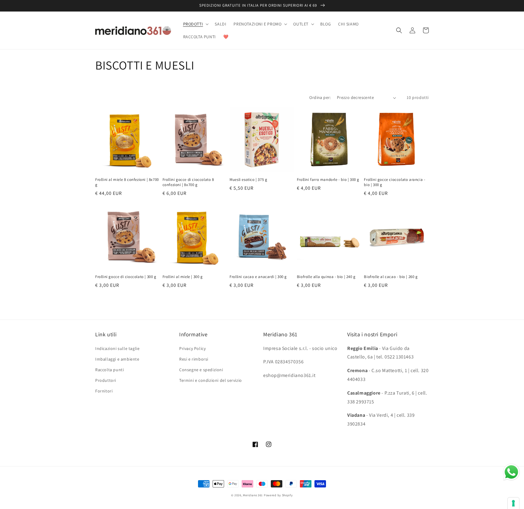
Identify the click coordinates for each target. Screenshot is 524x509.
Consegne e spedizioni (201, 369)
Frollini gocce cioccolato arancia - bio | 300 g (394, 182)
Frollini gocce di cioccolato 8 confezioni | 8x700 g (188, 182)
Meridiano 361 (253, 495)
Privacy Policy (192, 348)
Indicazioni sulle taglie (117, 348)
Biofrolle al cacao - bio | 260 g (391, 276)
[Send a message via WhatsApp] (511, 472)
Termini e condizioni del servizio (210, 380)
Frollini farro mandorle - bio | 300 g (328, 179)
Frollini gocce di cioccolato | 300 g (125, 276)
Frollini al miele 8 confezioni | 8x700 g (127, 182)
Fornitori (104, 391)
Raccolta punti (109, 369)
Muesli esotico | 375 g (248, 179)
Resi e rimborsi (193, 359)
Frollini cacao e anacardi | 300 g (258, 276)
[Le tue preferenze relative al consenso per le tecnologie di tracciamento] (513, 503)
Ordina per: (320, 97)
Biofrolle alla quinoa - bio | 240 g (326, 276)
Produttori (105, 380)
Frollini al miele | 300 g (183, 276)
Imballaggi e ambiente (117, 359)
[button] (195, 24)
